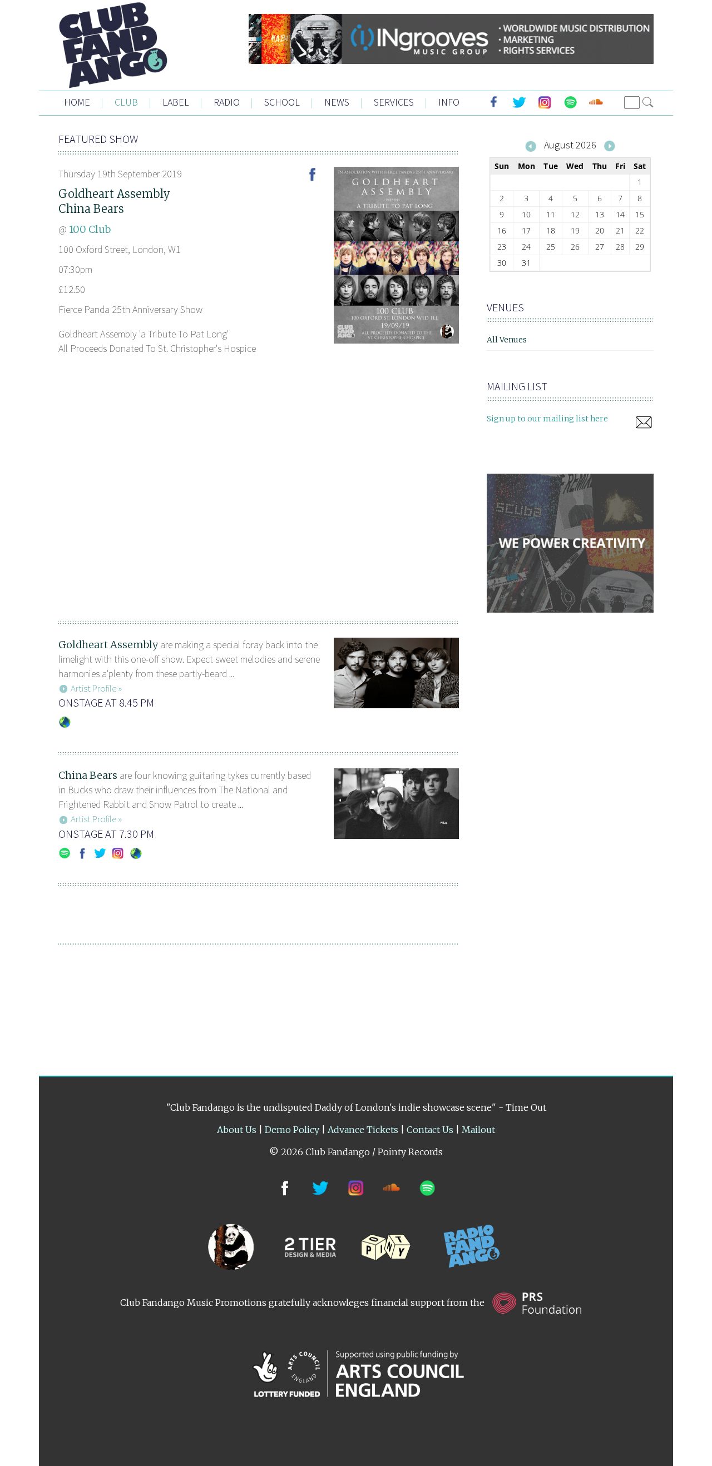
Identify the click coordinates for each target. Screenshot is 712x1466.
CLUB (126, 102)
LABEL (175, 102)
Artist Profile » (96, 688)
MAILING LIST (517, 386)
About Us (236, 1129)
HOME (77, 102)
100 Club (90, 229)
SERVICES (394, 102)
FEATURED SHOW (98, 139)
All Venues (507, 340)
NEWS (336, 102)
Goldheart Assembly (114, 194)
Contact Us (430, 1129)
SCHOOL (282, 102)
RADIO (227, 102)
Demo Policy (292, 1129)
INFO (448, 102)
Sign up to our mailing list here (547, 419)
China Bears (91, 209)
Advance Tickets (363, 1129)
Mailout (478, 1129)
